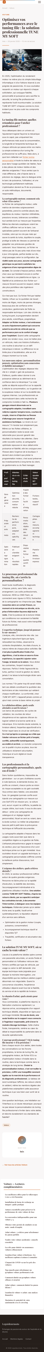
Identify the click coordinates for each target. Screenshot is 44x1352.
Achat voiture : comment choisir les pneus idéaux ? (21, 1286)
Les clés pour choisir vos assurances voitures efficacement (19, 1248)
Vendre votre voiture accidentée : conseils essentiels (21, 1241)
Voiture (11, 8)
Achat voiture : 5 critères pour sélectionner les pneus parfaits (22, 1233)
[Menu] (39, 2)
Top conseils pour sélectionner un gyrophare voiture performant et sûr (19, 1271)
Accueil (4, 8)
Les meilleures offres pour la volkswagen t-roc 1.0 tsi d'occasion (21, 1195)
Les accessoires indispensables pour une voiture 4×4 (21, 1218)
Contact (28, 1339)
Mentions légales (16, 1339)
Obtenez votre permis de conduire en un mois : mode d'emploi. (21, 1226)
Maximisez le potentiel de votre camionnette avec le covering (17, 1301)
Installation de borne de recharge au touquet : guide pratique (19, 1203)
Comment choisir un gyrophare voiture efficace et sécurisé (20, 1278)
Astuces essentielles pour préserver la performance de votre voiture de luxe (20, 1210)
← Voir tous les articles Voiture (14, 1165)
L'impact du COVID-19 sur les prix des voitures (20, 1263)
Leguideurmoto (10, 1323)
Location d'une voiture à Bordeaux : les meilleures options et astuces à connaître (21, 1256)
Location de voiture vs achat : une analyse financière (21, 1293)
